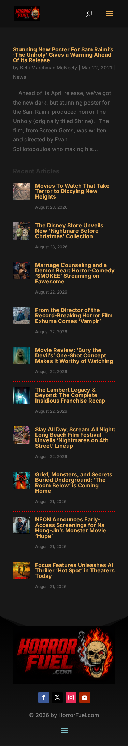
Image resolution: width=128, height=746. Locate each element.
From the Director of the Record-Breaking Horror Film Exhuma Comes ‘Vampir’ (74, 315)
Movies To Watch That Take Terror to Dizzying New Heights (72, 191)
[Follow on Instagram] (71, 697)
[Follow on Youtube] (84, 697)
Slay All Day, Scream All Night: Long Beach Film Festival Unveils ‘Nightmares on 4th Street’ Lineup (75, 437)
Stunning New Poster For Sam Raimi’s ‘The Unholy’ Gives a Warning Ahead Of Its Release (63, 55)
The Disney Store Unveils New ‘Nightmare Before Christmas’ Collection (69, 231)
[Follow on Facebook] (43, 697)
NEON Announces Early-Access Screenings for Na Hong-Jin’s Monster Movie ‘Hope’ (70, 527)
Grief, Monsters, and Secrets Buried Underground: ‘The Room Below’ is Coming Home (73, 482)
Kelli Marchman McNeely (48, 67)
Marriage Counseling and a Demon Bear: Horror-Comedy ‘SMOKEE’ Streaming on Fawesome (75, 273)
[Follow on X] (57, 697)
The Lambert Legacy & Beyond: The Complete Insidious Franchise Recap (70, 395)
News (19, 77)
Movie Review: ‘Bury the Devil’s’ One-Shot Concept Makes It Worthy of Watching (74, 355)
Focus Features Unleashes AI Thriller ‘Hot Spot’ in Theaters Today (75, 570)
